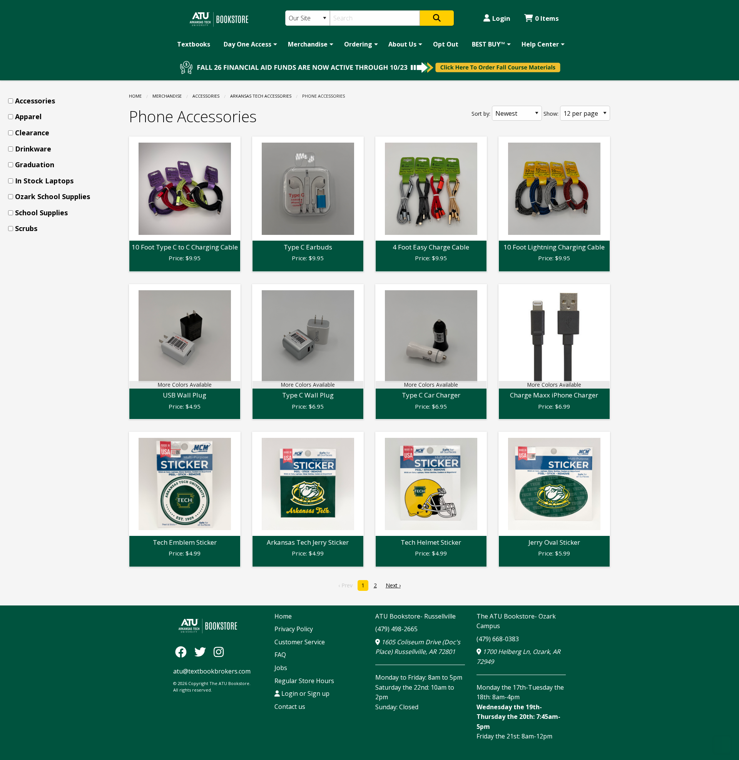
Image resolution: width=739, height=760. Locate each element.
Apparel (28, 116)
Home (135, 96)
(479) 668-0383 (498, 639)
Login (501, 18)
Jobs (280, 668)
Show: (550, 113)
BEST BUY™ (488, 44)
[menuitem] (193, 44)
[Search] (437, 18)
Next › (393, 585)
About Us (402, 44)
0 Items (547, 18)
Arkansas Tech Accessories (260, 96)
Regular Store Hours (304, 681)
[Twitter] (202, 651)
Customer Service (299, 642)
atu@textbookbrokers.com (212, 671)
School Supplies (41, 212)
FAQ (280, 654)
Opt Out (445, 44)
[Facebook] (183, 651)
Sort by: (480, 113)
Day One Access (247, 44)
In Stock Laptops (44, 180)
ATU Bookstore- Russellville (415, 616)
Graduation (34, 164)
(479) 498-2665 (396, 629)
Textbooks (193, 44)
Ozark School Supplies (52, 196)
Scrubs (26, 228)
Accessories (205, 96)
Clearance (32, 132)
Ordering (358, 44)
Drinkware (33, 148)
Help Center (540, 44)
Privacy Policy (293, 629)
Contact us (289, 706)
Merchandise (308, 44)
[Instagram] (219, 651)
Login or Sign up (304, 693)
